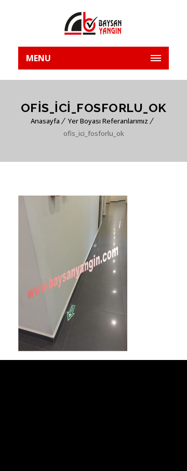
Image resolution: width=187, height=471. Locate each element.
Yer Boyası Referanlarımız (108, 121)
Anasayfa (45, 121)
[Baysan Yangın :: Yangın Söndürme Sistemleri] (93, 23)
